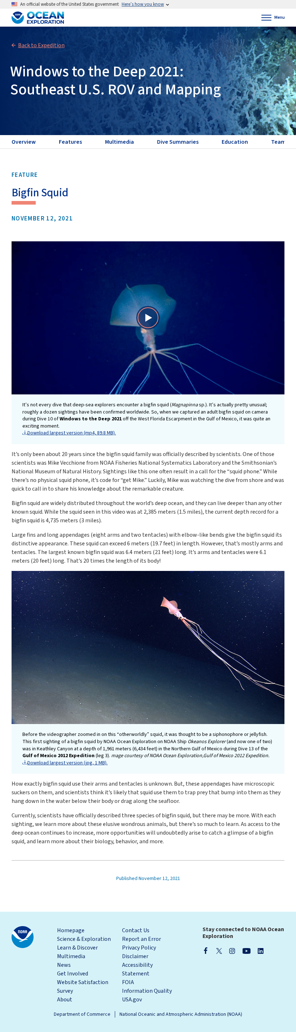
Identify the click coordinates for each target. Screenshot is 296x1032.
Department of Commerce (82, 1014)
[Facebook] (206, 950)
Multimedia (71, 956)
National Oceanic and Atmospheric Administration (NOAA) (180, 1014)
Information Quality (147, 991)
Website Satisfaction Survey (82, 986)
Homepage (70, 930)
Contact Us (135, 930)
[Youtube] (246, 950)
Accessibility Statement (137, 969)
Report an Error (141, 939)
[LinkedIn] (261, 950)
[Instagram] (232, 950)
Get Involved (72, 974)
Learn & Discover (77, 948)
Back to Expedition (41, 45)
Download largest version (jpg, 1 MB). (67, 763)
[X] (219, 950)
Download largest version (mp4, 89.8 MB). (71, 433)
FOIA (128, 982)
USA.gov (132, 1000)
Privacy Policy (139, 948)
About (64, 1000)
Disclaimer (135, 956)
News (64, 965)
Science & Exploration (84, 939)
